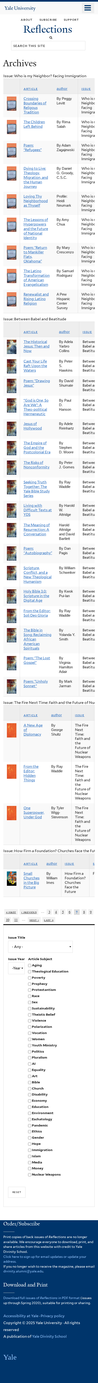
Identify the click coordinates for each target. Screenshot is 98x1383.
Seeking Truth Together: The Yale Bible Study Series (37, 489)
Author (62, 89)
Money (37, 1168)
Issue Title (16, 937)
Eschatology (42, 1119)
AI (34, 1063)
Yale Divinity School (49, 1336)
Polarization (42, 1027)
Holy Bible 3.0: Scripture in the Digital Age (36, 596)
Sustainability (43, 1008)
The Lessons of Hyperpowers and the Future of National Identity (36, 229)
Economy (39, 1100)
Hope (36, 1144)
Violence (39, 1020)
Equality (38, 1070)
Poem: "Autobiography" (38, 550)
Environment (43, 1113)
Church (38, 1088)
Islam (36, 1156)
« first (11, 912)
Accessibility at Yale (21, 1316)
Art (35, 1076)
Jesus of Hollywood (33, 426)
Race (35, 996)
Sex (35, 1002)
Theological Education (50, 971)
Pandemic (40, 1125)
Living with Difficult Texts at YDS (38, 510)
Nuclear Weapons (46, 1174)
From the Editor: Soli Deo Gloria (37, 613)
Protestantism (44, 990)
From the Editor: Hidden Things (31, 773)
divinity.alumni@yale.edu (23, 1271)
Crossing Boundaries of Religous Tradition (35, 105)
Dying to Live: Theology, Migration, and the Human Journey (36, 177)
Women (38, 1039)
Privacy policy (53, 1316)
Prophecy (39, 984)
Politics (38, 1051)
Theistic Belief (43, 1014)
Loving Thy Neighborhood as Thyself (36, 201)
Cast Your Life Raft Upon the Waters (35, 366)
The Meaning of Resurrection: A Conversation (37, 529)
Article (31, 89)
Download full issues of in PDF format (41, 1298)
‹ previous (29, 912)
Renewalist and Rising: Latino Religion (36, 299)
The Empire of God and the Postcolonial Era (37, 447)
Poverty (38, 977)
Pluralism (39, 1057)
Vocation (39, 1033)
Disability (40, 1094)
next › (34, 919)
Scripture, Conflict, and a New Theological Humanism (38, 575)
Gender (38, 1137)
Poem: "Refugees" (33, 147)
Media (37, 1162)
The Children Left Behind (34, 124)
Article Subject (40, 959)
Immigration (42, 1150)
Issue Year (16, 959)
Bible (36, 1082)
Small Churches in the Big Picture (31, 880)
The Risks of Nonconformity (36, 465)
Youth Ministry (44, 1045)
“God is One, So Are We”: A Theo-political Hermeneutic (36, 407)
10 (7, 919)
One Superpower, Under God (34, 812)
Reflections (49, 29)
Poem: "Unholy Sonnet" (36, 683)
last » (49, 919)
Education (40, 1107)
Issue (86, 89)
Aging (37, 965)
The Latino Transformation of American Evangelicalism (37, 278)
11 (16, 919)
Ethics (37, 1131)
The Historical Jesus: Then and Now (36, 346)
